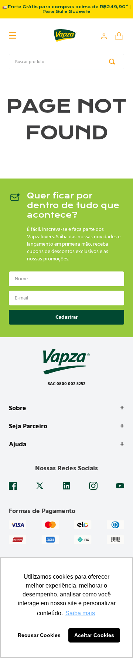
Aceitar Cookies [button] (94, 635)
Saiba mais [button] (80, 613)
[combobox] (66, 61)
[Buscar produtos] (113, 61)
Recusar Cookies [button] (39, 635)
